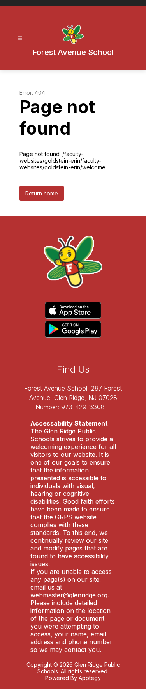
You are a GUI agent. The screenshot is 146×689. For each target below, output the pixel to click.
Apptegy (90, 678)
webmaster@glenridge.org (68, 595)
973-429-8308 (83, 407)
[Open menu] (20, 38)
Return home (41, 193)
